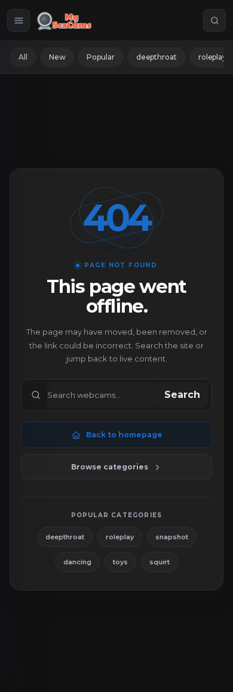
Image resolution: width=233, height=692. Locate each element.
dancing (77, 562)
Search (182, 394)
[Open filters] (18, 20)
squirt (159, 562)
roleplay (120, 537)
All (23, 56)
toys (120, 562)
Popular (100, 56)
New (57, 56)
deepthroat (156, 56)
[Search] (214, 20)
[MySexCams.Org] (64, 20)
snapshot (171, 537)
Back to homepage (124, 434)
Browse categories (109, 466)
